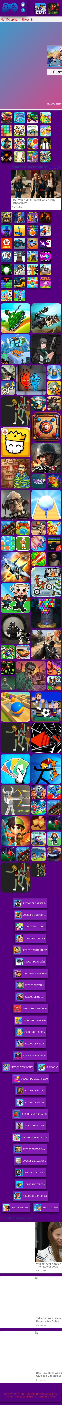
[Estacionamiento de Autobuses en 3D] (19, 287)
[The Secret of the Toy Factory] (6, 161)
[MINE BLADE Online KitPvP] (45, 161)
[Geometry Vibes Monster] (45, 248)
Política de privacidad (25, 1396)
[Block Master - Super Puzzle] (6, 287)
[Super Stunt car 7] (32, 248)
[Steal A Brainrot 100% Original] (45, 287)
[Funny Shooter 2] (19, 148)
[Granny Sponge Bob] (45, 148)
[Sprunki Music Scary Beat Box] (32, 274)
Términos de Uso (46, 1396)
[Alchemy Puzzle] (32, 135)
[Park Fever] (32, 161)
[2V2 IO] (32, 261)
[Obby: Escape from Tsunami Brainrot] (19, 300)
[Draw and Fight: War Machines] (19, 235)
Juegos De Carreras (34, 903)
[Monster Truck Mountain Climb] (19, 248)
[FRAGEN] (45, 222)
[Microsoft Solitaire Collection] (6, 261)
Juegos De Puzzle (35, 926)
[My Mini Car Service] (32, 122)
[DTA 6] (40, 13)
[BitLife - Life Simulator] (6, 248)
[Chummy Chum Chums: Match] (6, 135)
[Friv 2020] (23, 6)
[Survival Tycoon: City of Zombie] (6, 222)
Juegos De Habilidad (35, 973)
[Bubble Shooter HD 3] (32, 235)
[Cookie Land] (32, 287)
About (9, 1396)
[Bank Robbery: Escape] (19, 274)
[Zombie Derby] (45, 274)
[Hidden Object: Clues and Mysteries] (6, 148)
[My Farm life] (45, 122)
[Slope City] (6, 274)
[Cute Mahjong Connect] (19, 161)
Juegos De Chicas (35, 938)
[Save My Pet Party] (19, 135)
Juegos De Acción (35, 962)
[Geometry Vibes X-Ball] (45, 261)
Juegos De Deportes (34, 915)
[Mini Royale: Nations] (6, 235)
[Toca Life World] (6, 300)
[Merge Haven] (19, 222)
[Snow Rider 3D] (19, 261)
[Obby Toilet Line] (45, 235)
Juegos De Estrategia (34, 950)
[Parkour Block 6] (53, 13)
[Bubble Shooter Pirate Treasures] (32, 148)
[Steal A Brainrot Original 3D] (32, 222)
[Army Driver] (6, 122)
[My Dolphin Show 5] (19, 122)
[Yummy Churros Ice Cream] (45, 135)
